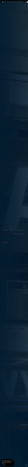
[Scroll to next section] (14, 465)
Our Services (11, 241)
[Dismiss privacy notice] (13, 460)
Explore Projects (5, 241)
